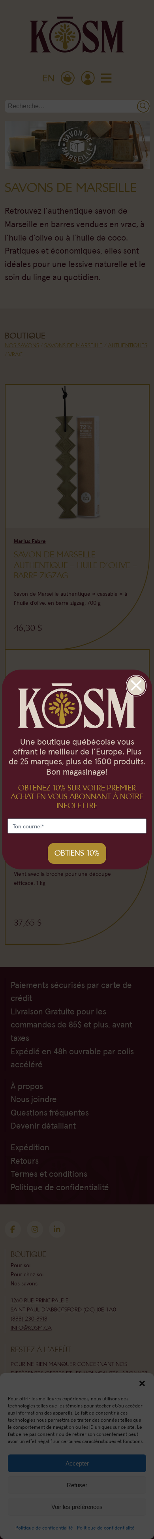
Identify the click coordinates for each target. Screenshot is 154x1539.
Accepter (77, 1463)
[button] (142, 1383)
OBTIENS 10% (77, 853)
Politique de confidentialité (44, 1527)
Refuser (77, 1485)
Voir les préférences (77, 1506)
